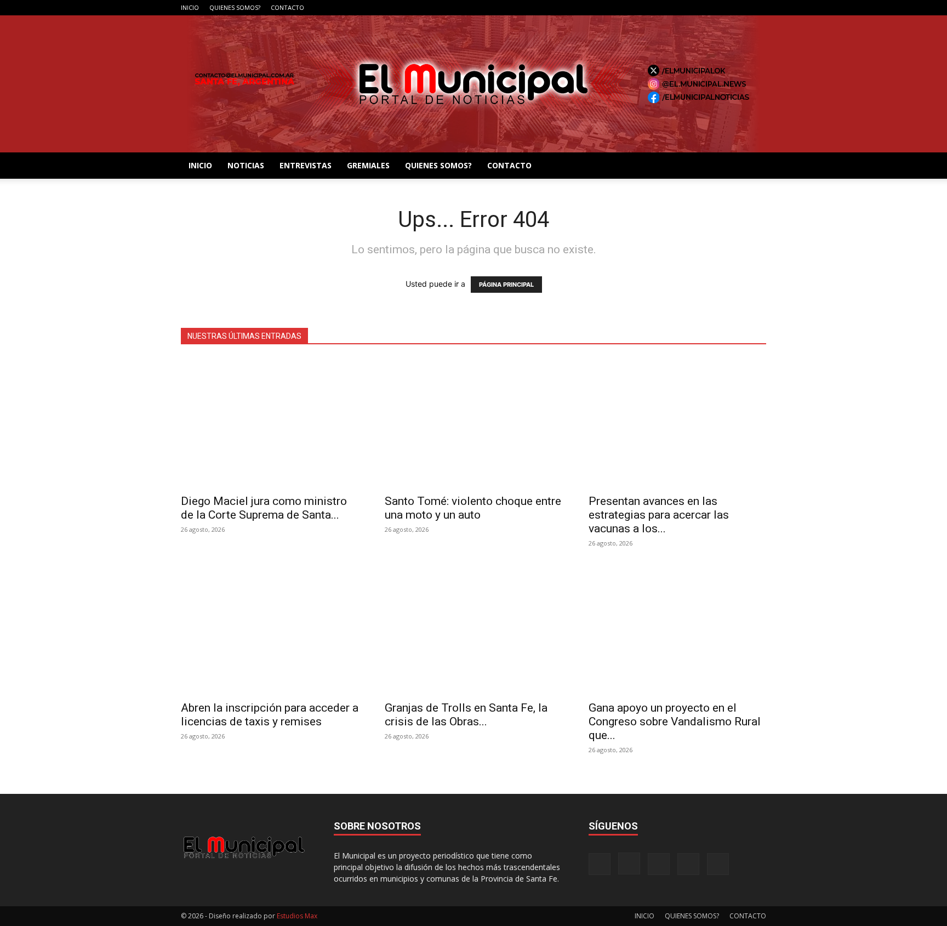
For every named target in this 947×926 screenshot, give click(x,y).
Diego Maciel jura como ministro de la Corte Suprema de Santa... (264, 508)
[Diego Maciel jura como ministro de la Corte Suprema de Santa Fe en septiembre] (269, 423)
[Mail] (722, 7)
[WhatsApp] (758, 7)
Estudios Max (297, 916)
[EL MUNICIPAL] (473, 83)
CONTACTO (287, 7)
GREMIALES (368, 165)
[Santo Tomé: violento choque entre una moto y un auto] (473, 423)
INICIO (190, 7)
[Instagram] (703, 7)
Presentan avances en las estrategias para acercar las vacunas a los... (659, 515)
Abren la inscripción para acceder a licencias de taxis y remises (269, 714)
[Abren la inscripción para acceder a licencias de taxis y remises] (269, 629)
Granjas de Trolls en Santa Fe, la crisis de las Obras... (466, 714)
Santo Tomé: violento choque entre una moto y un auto (473, 508)
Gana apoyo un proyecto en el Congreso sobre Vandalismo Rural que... (675, 721)
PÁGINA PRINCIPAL (506, 284)
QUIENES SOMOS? (234, 7)
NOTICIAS (245, 165)
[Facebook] (685, 7)
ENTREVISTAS (305, 165)
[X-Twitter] (740, 7)
